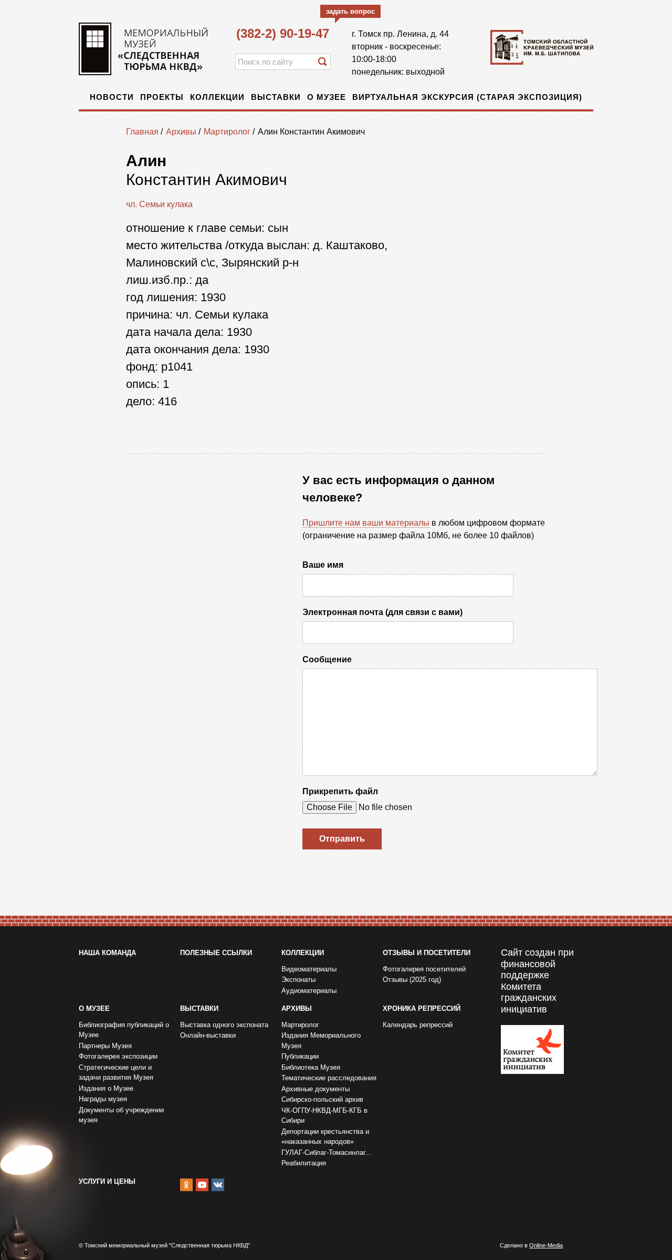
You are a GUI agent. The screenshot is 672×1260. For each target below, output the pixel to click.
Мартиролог (227, 131)
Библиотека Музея (310, 1067)
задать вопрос (350, 11)
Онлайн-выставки (208, 1035)
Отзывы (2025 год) (412, 980)
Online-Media (546, 1245)
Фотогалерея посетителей (424, 969)
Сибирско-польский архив (322, 1099)
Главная (142, 131)
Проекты (162, 97)
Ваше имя (322, 564)
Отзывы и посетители (426, 953)
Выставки (276, 97)
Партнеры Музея (105, 1046)
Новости (112, 97)
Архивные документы (315, 1089)
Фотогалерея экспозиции (118, 1056)
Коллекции (217, 97)
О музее (326, 97)
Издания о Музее (106, 1088)
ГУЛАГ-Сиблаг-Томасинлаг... (326, 1152)
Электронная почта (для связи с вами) (382, 612)
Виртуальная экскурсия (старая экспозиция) (467, 97)
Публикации (300, 1056)
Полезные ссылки (216, 953)
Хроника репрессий (421, 1008)
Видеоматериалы (309, 969)
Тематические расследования (328, 1078)
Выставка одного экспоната (224, 1025)
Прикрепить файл (340, 791)
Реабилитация (303, 1163)
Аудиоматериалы (309, 991)
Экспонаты (298, 980)
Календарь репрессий (418, 1025)
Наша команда (107, 953)
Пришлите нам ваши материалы (365, 522)
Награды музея (103, 1099)
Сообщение (327, 659)
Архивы (181, 131)
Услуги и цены (107, 1181)
